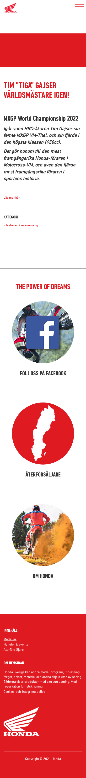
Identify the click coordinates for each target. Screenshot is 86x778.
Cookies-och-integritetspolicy (24, 691)
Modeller (10, 639)
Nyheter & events (16, 644)
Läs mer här (12, 197)
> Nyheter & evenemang (21, 225)
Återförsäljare (14, 649)
